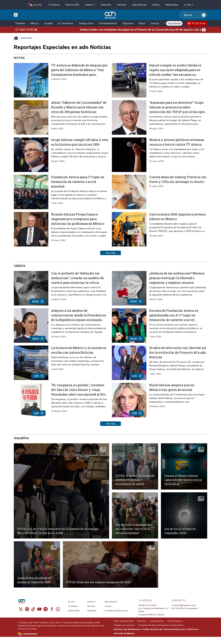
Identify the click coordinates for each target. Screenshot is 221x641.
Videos (156, 4)
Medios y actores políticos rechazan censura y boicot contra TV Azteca (176, 142)
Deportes (106, 4)
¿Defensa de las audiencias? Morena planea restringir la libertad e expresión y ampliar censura (176, 278)
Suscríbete (174, 23)
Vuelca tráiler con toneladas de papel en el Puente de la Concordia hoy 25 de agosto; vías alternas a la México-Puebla (130, 29)
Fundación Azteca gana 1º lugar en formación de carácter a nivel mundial (77, 181)
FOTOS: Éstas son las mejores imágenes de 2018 (98, 582)
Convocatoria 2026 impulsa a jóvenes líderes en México (177, 216)
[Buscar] (204, 15)
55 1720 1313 (177, 608)
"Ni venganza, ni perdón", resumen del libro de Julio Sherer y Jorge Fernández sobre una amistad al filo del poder (78, 390)
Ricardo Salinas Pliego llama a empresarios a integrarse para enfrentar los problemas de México (77, 219)
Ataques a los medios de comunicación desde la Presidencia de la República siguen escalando (78, 315)
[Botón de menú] (16, 15)
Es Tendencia (65, 23)
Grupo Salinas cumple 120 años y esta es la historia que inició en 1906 (79, 142)
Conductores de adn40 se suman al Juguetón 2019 (34, 580)
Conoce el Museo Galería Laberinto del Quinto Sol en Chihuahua (183, 480)
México (35, 23)
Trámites (20, 23)
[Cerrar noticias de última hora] (204, 29)
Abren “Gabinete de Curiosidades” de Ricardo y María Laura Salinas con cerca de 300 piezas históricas (79, 107)
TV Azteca (54, 4)
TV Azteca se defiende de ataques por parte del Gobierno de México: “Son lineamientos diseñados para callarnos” (79, 70)
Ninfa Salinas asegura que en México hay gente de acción (171, 387)
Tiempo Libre (86, 23)
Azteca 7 (90, 4)
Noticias (121, 4)
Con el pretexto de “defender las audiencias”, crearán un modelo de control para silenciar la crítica (77, 278)
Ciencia (154, 23)
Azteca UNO (72, 4)
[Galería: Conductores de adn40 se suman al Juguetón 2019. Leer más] (37, 564)
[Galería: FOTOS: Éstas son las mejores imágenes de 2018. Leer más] (110, 564)
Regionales (172, 4)
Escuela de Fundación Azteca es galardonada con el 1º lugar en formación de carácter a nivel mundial (173, 315)
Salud (142, 23)
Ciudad (48, 23)
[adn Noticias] (110, 15)
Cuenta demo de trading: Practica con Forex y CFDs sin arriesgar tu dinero (177, 179)
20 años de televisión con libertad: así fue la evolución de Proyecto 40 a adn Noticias (177, 352)
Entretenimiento (108, 23)
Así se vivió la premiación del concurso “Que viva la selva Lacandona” (133, 529)
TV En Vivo (198, 23)
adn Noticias (139, 4)
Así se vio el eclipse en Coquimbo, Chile (180, 531)
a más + (188, 4)
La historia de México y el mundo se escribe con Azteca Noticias (78, 350)
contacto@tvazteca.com (183, 605)
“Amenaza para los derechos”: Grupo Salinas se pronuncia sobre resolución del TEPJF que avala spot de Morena (177, 107)
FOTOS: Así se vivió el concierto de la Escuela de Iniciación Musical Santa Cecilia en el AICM (57, 531)
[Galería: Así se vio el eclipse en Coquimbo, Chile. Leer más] (184, 515)
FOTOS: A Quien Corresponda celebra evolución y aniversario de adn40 (135, 480)
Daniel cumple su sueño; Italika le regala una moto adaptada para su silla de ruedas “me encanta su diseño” (175, 70)
